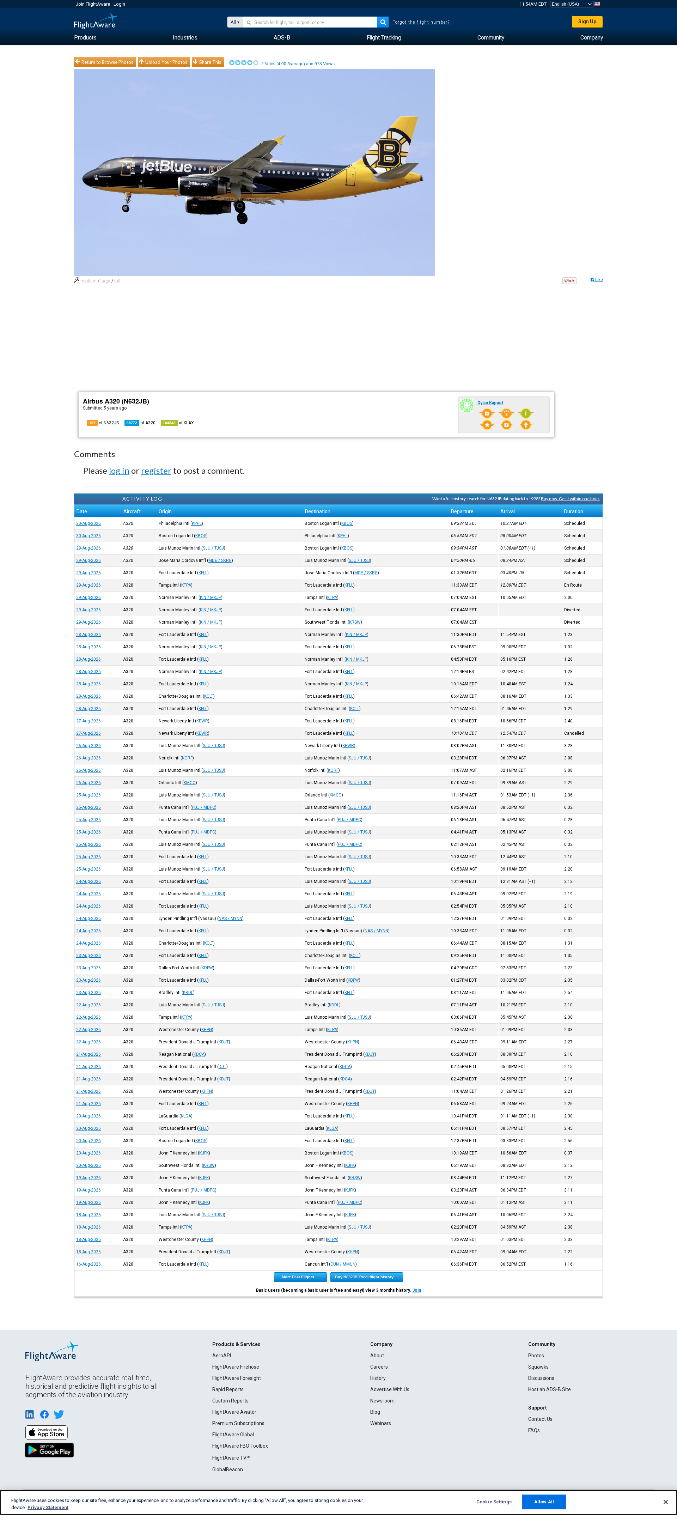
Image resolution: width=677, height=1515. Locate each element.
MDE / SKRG (220, 560)
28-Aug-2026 (88, 634)
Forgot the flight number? (421, 22)
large (105, 281)
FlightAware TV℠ (231, 1458)
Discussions (541, 1378)
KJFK (204, 1153)
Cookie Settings (494, 1501)
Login (119, 4)
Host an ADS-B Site (549, 1389)
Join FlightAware (93, 4)
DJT (222, 1066)
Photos (536, 1355)
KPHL (197, 523)
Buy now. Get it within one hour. (570, 498)
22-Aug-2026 (88, 1004)
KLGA (186, 1116)
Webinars (380, 1423)
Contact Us (540, 1419)
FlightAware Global (233, 1434)
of (141, 422)
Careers (379, 1367)
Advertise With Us (389, 1389)
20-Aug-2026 (88, 1116)
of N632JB (104, 422)
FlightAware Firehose (235, 1367)
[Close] (665, 1502)
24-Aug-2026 (88, 881)
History (378, 1378)
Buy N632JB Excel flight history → (366, 1277)
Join (416, 1290)
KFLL (203, 572)
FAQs (534, 1430)
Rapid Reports (228, 1389)
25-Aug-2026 (88, 795)
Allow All (544, 1501)
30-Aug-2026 (88, 523)
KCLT (208, 696)
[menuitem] (85, 37)
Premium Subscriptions (238, 1423)
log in (119, 470)
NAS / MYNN (230, 918)
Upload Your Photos (166, 62)
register (156, 470)
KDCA (199, 1054)
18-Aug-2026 (88, 1214)
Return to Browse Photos (107, 62)
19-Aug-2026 (88, 1177)
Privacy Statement (48, 1507)
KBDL (188, 992)
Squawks (538, 1367)
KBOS (346, 523)
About (377, 1355)
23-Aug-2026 (88, 955)
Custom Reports (230, 1401)
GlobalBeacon (227, 1469)
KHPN (206, 1029)
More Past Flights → (300, 1277)
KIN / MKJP (210, 597)
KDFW (207, 967)
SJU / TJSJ (213, 548)
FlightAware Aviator (234, 1412)
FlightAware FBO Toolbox (240, 1446)
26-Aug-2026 (88, 745)
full (117, 281)
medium (88, 281)
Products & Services (236, 1344)
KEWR (202, 721)
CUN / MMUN (342, 1264)
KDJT (224, 1042)
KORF (187, 758)
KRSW (355, 622)
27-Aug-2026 (88, 721)
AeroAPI (221, 1355)
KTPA (186, 585)
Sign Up (587, 21)
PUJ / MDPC (203, 807)
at (178, 422)
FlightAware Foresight (236, 1378)
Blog (375, 1412)
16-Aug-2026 (88, 1264)
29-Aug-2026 (88, 548)
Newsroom (382, 1401)
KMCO (190, 782)
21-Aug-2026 (88, 1054)
